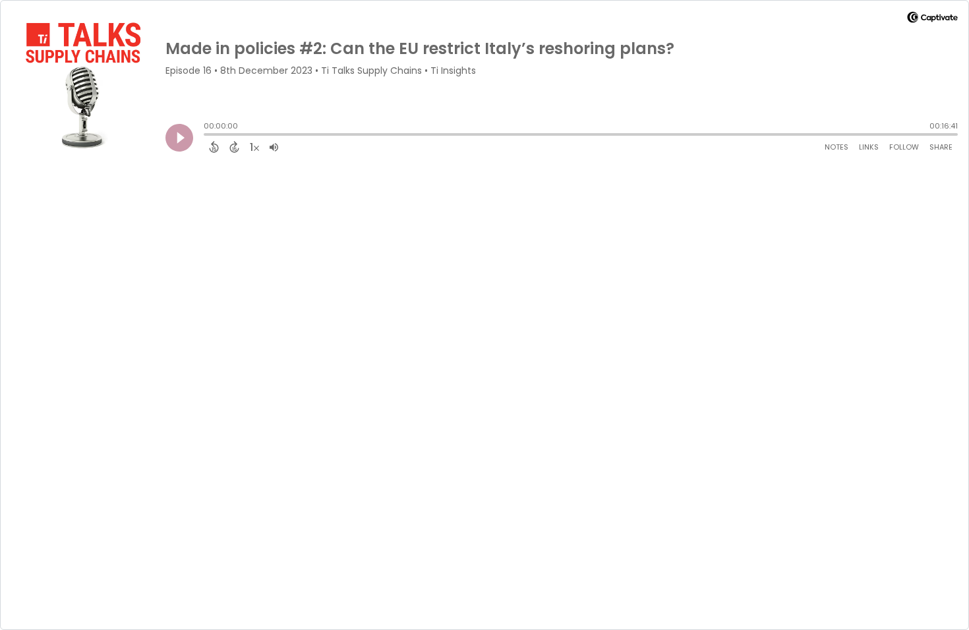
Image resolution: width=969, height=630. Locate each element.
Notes (836, 147)
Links (869, 147)
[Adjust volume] (273, 147)
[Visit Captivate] (932, 19)
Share (941, 147)
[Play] (179, 138)
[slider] (207, 135)
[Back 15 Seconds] (214, 147)
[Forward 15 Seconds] (234, 147)
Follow (904, 147)
